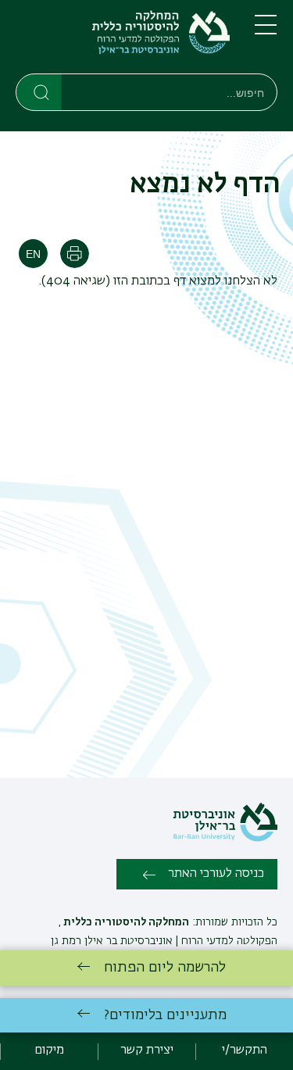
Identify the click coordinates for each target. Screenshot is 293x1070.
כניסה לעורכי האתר (216, 874)
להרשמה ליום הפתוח (165, 968)
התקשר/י (244, 1050)
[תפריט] (266, 31)
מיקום (49, 1050)
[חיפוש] (39, 91)
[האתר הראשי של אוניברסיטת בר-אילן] (225, 838)
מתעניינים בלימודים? (165, 1015)
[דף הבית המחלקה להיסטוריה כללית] (123, 39)
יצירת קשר (146, 1050)
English (33, 253)
